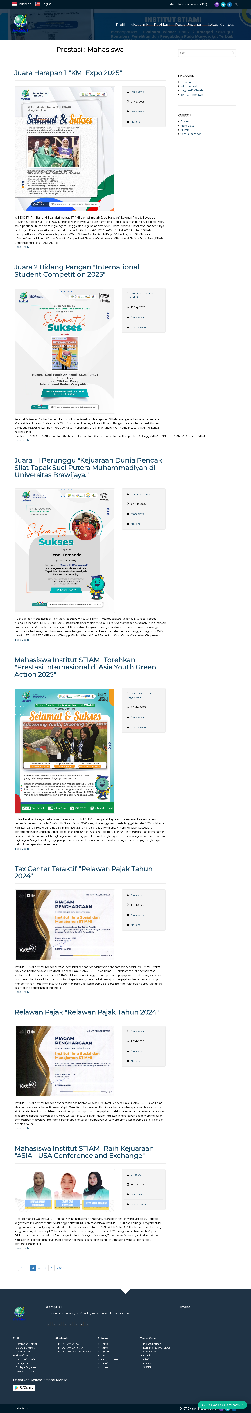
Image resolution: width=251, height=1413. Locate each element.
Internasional (138, 327)
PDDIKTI (148, 1363)
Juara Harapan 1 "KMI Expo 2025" (68, 73)
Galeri (104, 1363)
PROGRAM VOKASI (69, 1343)
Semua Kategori (190, 134)
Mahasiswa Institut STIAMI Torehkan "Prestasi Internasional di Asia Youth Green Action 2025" (85, 667)
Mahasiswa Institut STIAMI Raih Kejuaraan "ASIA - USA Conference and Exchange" (84, 1152)
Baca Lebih (22, 247)
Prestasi (105, 1355)
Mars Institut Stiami (27, 1359)
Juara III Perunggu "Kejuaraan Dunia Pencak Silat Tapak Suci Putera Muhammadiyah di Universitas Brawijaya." (88, 467)
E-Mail (146, 1355)
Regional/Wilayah (191, 90)
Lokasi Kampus (221, 25)
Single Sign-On (152, 1351)
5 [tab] (71, 1324)
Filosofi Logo (23, 1355)
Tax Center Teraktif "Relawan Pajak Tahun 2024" (84, 872)
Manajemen (23, 1363)
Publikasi (162, 25)
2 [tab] (54, 1324)
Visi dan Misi (23, 1351)
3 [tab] (60, 1324)
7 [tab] (82, 1324)
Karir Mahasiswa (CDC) (192, 4)
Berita (104, 1343)
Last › (60, 1267)
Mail (172, 4)
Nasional (136, 121)
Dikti (146, 1359)
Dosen (184, 121)
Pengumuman (109, 1359)
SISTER (147, 1367)
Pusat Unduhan (188, 25)
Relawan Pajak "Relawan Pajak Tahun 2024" (87, 1012)
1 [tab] (49, 1324)
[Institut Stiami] (45, 32)
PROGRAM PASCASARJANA (74, 1351)
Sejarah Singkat (25, 1347)
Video (104, 1367)
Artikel (104, 1347)
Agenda (105, 1351)
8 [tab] (87, 1324)
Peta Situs (21, 1408)
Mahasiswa (137, 111)
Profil (120, 25)
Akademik (139, 25)
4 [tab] (65, 1324)
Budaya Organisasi (27, 1367)
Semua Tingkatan (191, 94)
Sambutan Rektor (26, 1343)
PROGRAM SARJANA (70, 1347)
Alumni (184, 130)
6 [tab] (76, 1324)
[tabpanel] (93, 1316)
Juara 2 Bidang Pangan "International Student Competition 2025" (77, 270)
